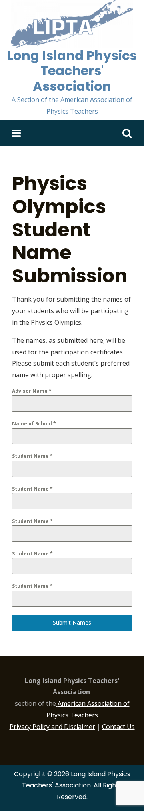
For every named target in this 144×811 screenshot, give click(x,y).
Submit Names (72, 622)
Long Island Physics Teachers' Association (72, 70)
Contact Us (118, 726)
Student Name (32, 456)
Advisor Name (32, 391)
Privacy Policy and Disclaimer (52, 726)
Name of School (34, 423)
